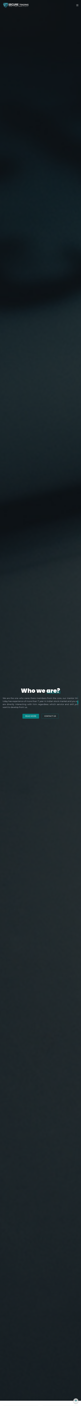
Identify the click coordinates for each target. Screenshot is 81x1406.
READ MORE (30, 716)
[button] (77, 698)
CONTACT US (50, 716)
